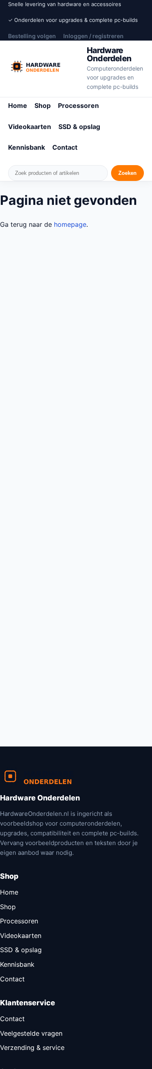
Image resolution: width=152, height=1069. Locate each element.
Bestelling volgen (32, 35)
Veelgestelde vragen (31, 1033)
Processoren (78, 105)
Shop (42, 105)
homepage (70, 224)
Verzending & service (32, 1047)
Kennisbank (26, 147)
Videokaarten (29, 127)
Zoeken (127, 173)
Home (17, 105)
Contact (64, 147)
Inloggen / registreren (93, 35)
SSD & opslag (79, 127)
